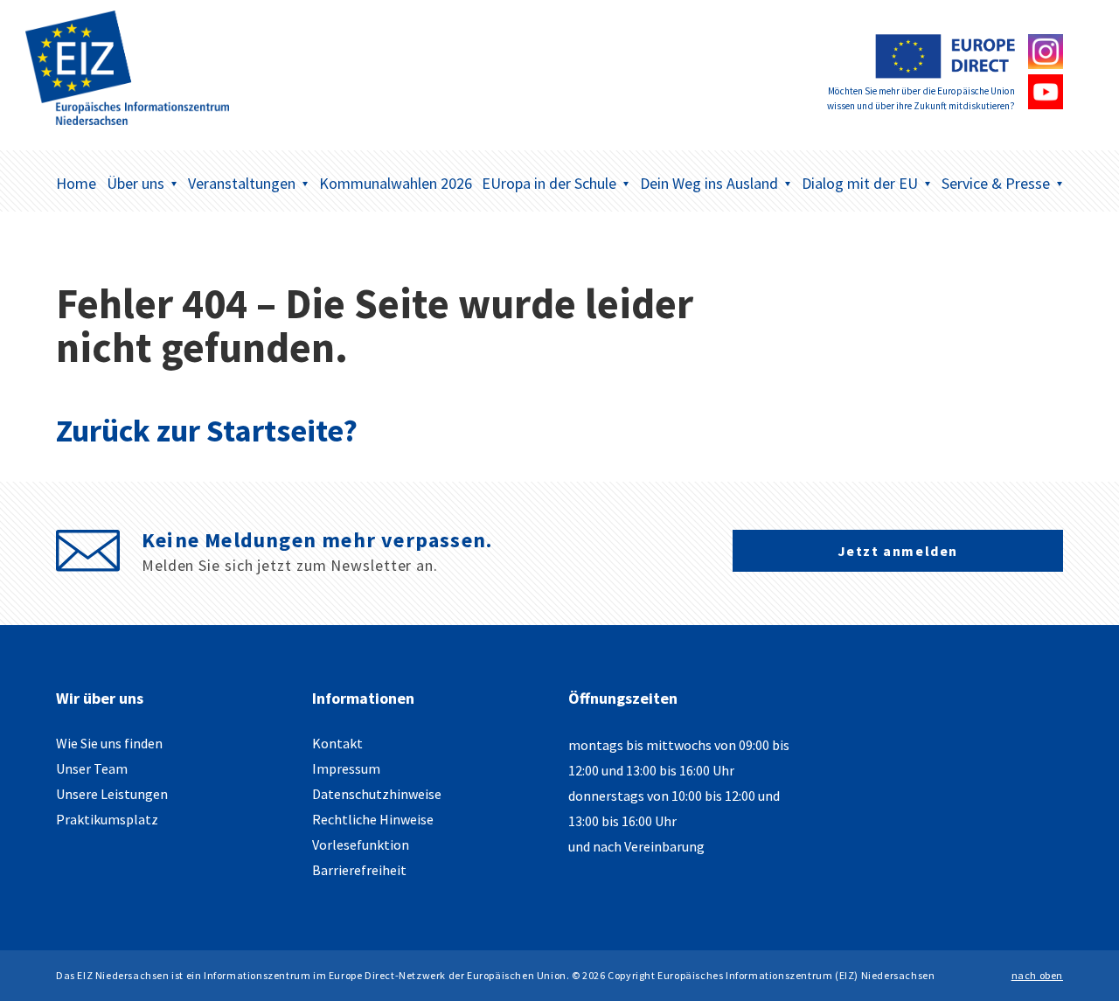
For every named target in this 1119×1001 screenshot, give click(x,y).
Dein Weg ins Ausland (709, 183)
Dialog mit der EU (860, 183)
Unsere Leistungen (112, 794)
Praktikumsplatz (107, 819)
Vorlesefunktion (360, 844)
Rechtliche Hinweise (373, 819)
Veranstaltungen (241, 183)
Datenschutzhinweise (376, 794)
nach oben (1037, 975)
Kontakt (337, 743)
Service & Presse (996, 183)
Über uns (135, 183)
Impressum (346, 768)
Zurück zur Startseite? (207, 430)
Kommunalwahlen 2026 (395, 183)
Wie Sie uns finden (109, 743)
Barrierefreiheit (359, 870)
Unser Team (92, 768)
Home (76, 183)
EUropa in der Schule (549, 183)
